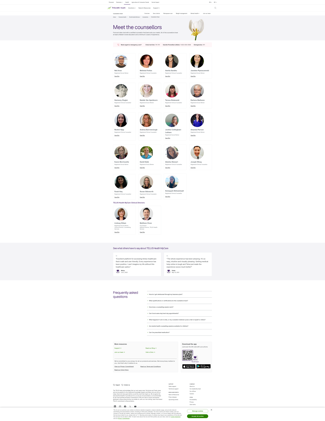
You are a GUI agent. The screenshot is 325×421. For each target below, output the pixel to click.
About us (192, 386)
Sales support (172, 386)
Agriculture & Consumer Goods (140, 2)
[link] (144, 8)
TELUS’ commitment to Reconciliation (123, 401)
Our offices (193, 391)
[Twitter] (130, 406)
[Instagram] (120, 406)
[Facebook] (125, 406)
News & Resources (144, 8)
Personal (111, 2)
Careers (192, 394)
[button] (132, 8)
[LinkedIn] (115, 406)
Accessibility (193, 399)
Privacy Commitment (123, 418)
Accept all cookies (198, 416)
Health (127, 2)
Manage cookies (197, 411)
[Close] (211, 410)
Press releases (173, 397)
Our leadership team (195, 389)
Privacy (192, 402)
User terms (193, 404)
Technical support (173, 389)
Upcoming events (173, 399)
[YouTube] (135, 406)
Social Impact (155, 2)
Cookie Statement (176, 416)
